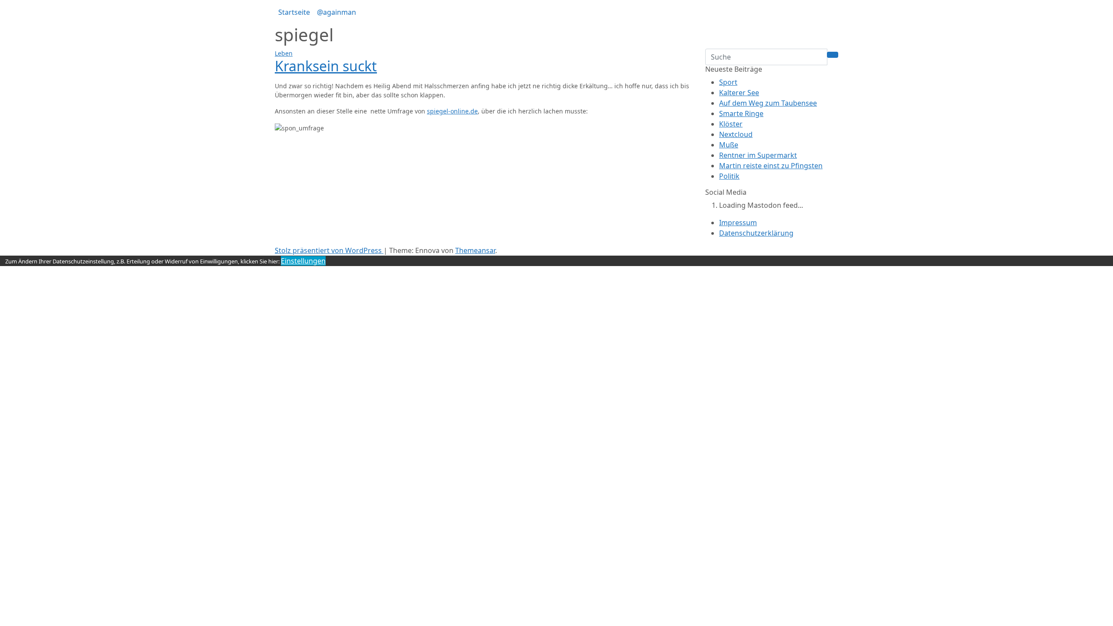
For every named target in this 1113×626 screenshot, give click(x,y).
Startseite (294, 12)
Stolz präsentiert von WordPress (329, 250)
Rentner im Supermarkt (758, 155)
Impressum (738, 222)
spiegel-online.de (452, 111)
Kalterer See (739, 92)
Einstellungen (303, 261)
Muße (728, 145)
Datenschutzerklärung (756, 233)
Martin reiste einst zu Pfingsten (771, 165)
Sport (728, 82)
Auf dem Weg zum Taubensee (768, 103)
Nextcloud (736, 134)
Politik (729, 176)
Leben (284, 53)
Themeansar (475, 250)
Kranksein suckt (326, 66)
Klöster (731, 124)
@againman (336, 12)
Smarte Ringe (741, 113)
